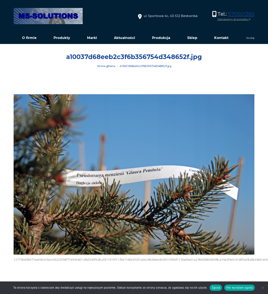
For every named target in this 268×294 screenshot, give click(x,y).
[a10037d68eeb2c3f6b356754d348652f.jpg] (134, 174)
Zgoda (216, 287)
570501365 (241, 14)
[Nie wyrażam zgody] (263, 288)
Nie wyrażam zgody (239, 287)
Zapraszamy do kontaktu (233, 19)
